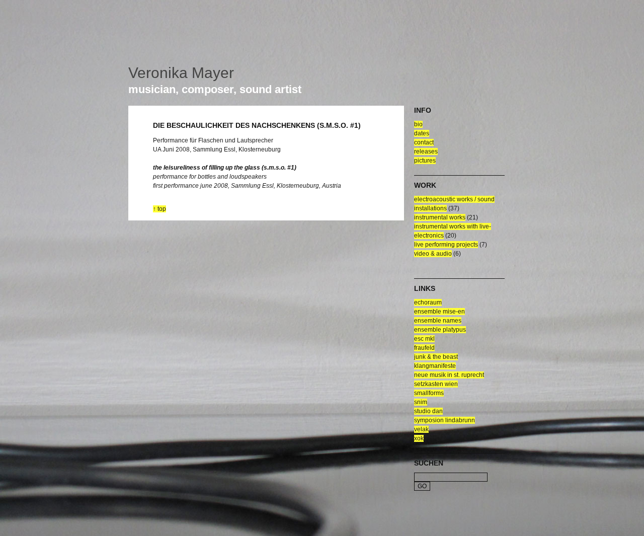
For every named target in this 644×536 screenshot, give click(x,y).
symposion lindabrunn (444, 420)
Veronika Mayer (181, 72)
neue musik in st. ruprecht (449, 374)
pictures (425, 160)
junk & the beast (436, 356)
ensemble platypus (440, 329)
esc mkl (424, 338)
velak (421, 429)
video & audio (433, 253)
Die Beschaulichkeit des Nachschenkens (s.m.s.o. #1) (257, 125)
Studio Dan (428, 411)
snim (420, 402)
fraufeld (424, 347)
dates (421, 133)
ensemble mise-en (439, 311)
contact (424, 142)
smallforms (429, 393)
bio (418, 124)
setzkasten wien (436, 384)
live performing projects (446, 244)
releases (426, 151)
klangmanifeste (435, 365)
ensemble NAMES (437, 320)
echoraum (428, 302)
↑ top (159, 208)
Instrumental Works (439, 217)
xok (419, 438)
